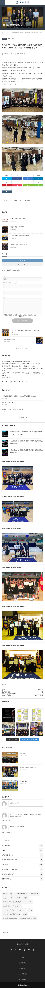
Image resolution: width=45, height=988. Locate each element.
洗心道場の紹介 (23, 962)
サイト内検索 (42, 2)
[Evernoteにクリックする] (38, 185)
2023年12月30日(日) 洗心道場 (28, 918)
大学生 (12, 898)
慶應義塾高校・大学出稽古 (18, 244)
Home (22, 957)
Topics (4, 38)
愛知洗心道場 (22, 944)
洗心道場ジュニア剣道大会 (10, 918)
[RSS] (26, 381)
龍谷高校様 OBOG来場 (17, 227)
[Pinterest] (7, 185)
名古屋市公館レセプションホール (11, 906)
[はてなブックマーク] (28, 178)
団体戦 (18, 898)
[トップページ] (2, 32)
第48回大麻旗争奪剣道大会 (12, 25)
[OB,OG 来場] (10, 785)
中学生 (25, 898)
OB (30, 902)
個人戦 (25, 914)
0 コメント (22, 260)
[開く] (8, 715)
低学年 (5, 894)
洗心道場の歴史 (23, 968)
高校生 (12, 894)
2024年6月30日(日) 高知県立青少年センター (14, 902)
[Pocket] (17, 185)
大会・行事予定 (23, 974)
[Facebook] (17, 178)
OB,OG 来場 (24, 781)
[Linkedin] (38, 178)
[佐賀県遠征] (10, 757)
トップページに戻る (23, 348)
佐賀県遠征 (23, 753)
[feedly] (25, 950)
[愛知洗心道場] (22, 2)
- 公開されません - (10, 283)
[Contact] (22, 381)
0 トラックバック (22, 264)
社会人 (5, 898)
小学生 (30, 910)
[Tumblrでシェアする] (7, 191)
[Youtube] (18, 381)
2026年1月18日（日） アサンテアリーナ (14, 910)
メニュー (2, 2)
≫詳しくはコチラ (7, 377)
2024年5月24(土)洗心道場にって (11, 914)
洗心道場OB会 (22, 979)
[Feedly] (28, 185)
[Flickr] (15, 381)
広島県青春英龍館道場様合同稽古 (20, 235)
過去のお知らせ (22, 418)
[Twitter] (7, 178)
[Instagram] (11, 381)
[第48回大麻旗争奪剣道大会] (10, 771)
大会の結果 (6, 20)
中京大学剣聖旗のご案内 (17, 218)
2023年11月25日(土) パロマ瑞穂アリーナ (27, 894)
